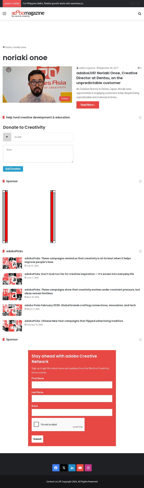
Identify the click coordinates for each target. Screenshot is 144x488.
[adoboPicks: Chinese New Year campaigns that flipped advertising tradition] (12, 325)
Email (35, 405)
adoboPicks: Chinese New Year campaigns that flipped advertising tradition (74, 321)
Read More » (88, 104)
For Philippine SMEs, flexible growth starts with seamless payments (57, 3)
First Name (38, 378)
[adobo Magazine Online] (28, 13)
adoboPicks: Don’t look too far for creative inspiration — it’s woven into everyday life (79, 274)
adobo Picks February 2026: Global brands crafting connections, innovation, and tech (80, 305)
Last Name (38, 392)
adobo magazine (87, 68)
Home (8, 47)
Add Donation (13, 168)
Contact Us (52, 481)
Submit (37, 439)
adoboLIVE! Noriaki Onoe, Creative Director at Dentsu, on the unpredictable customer (107, 78)
